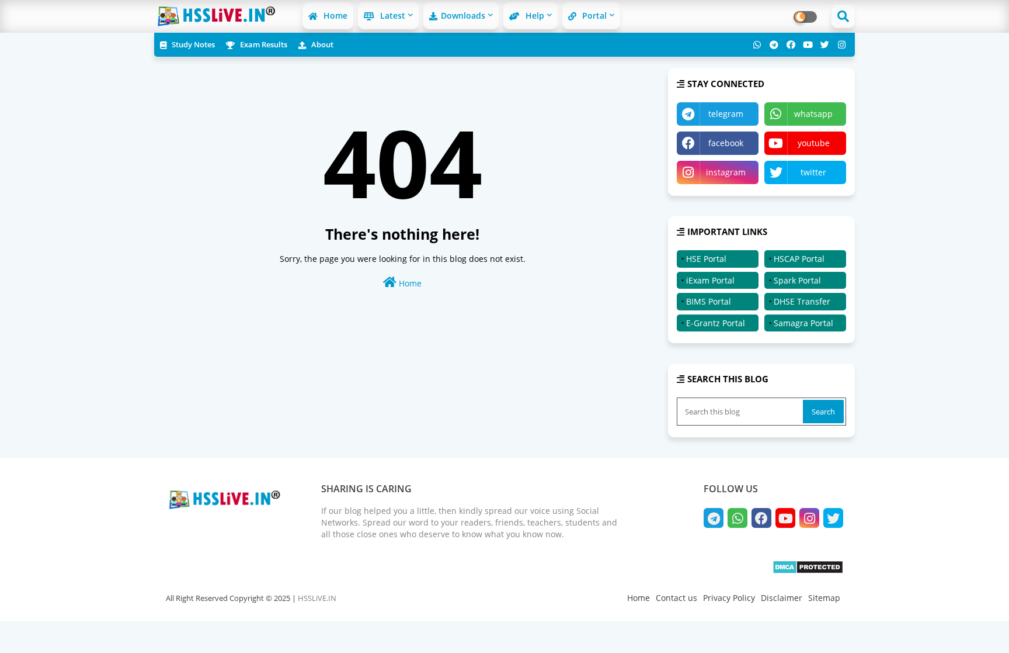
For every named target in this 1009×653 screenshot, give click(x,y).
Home (334, 15)
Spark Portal (797, 280)
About (321, 44)
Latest (391, 15)
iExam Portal (710, 280)
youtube (814, 142)
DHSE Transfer (802, 301)
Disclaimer (781, 597)
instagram (726, 172)
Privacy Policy (729, 597)
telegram (725, 113)
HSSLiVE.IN (317, 598)
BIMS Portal (708, 301)
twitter (813, 172)
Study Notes (192, 44)
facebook (725, 142)
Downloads (463, 15)
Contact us (676, 597)
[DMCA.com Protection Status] (808, 570)
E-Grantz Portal (715, 323)
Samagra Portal (803, 323)
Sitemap (824, 597)
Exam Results (262, 44)
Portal (593, 15)
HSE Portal (706, 258)
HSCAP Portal (799, 258)
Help (533, 15)
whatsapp (813, 113)
